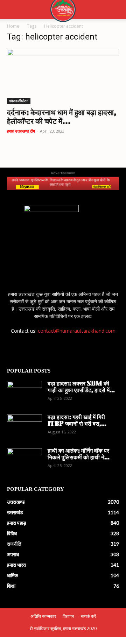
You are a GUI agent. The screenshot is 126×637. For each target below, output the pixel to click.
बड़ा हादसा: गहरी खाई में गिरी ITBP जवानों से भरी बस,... (77, 421)
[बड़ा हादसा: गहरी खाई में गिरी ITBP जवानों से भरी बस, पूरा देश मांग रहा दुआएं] (24, 427)
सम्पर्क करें (88, 616)
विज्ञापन (68, 616)
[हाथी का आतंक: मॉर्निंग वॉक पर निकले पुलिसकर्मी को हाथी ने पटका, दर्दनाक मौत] (24, 460)
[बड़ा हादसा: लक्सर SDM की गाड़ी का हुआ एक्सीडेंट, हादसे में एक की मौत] (24, 393)
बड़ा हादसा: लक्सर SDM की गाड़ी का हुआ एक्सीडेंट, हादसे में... (81, 387)
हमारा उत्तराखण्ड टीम (21, 131)
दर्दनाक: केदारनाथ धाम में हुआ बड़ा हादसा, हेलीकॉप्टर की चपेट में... (61, 117)
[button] (12, 9)
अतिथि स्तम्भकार (43, 616)
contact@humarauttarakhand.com (76, 330)
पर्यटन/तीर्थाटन (18, 101)
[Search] (116, 9)
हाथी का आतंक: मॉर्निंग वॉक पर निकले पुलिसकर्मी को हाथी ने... (79, 454)
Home (13, 26)
